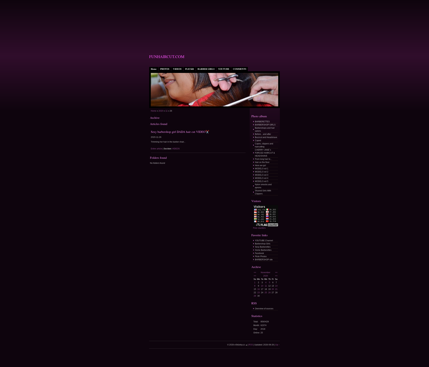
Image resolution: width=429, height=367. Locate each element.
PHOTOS (164, 69)
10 (262, 286)
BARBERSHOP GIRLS (265, 125)
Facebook (259, 253)
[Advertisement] (214, 23)
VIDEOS (177, 69)
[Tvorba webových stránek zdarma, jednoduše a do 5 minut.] (246, 345)
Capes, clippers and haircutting (264, 145)
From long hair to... (263, 159)
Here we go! (260, 165)
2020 (161, 111)
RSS (251, 345)
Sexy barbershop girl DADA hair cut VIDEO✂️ (180, 132)
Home (154, 69)
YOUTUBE (223, 69)
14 (276, 286)
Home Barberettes (263, 250)
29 (255, 296)
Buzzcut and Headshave (266, 137)
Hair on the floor (262, 162)
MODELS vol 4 (261, 178)
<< (255, 272)
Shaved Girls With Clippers (263, 192)
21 (276, 289)
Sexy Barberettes (262, 247)
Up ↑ (277, 345)
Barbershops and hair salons (265, 129)
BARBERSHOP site (264, 259)
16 (258, 289)
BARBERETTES (262, 121)
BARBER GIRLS (206, 69)
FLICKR (189, 69)
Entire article (156, 149)
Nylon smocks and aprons (263, 186)
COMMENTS (239, 69)
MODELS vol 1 (261, 168)
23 (258, 292)
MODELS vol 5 (261, 181)
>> (276, 272)
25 (266, 292)
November (265, 272)
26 (269, 292)
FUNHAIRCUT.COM (166, 56)
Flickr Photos (261, 256)
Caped (258, 140)
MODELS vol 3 (261, 175)
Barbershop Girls (262, 244)
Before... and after (263, 134)
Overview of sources (264, 308)
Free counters (259, 228)
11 (166, 111)
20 (273, 289)
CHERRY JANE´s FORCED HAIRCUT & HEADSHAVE (265, 153)
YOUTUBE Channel (264, 240)
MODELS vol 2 (261, 172)
